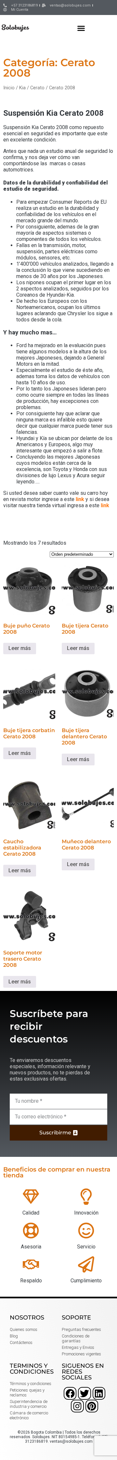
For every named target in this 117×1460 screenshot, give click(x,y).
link (80, 499)
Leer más (19, 648)
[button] (81, 28)
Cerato (37, 88)
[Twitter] (84, 1393)
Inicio (9, 88)
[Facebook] (70, 1393)
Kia (22, 88)
